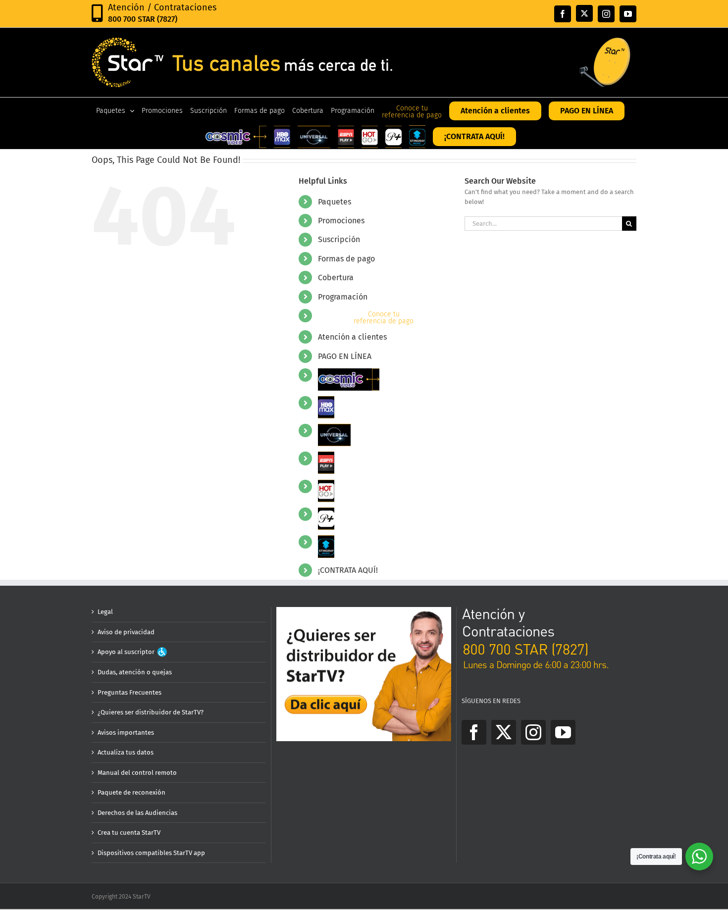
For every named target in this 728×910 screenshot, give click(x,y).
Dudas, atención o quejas (135, 672)
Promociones (341, 220)
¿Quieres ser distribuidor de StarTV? (151, 712)
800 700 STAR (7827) (142, 19)
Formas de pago (346, 258)
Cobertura (336, 277)
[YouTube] (563, 732)
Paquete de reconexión (131, 792)
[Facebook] (474, 732)
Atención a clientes (352, 337)
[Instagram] (533, 732)
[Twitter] (503, 732)
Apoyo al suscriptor (127, 652)
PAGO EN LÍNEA (344, 356)
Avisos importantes (126, 732)
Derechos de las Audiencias (137, 812)
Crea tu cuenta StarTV (129, 832)
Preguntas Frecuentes (129, 692)
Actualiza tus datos (126, 752)
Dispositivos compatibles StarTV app (151, 853)
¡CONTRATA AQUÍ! (348, 570)
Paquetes (334, 201)
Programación (342, 297)
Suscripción (339, 239)
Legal (105, 611)
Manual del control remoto (137, 772)
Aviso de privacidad (126, 632)
